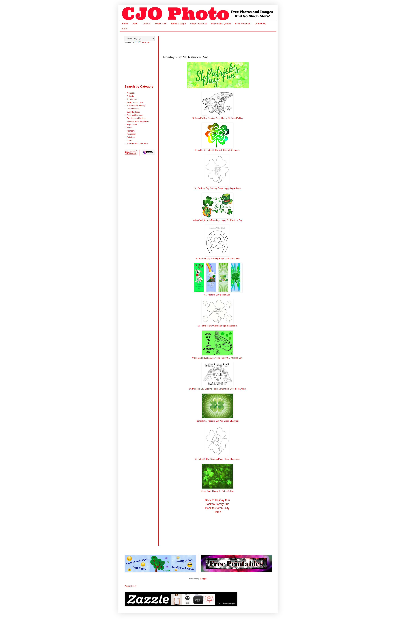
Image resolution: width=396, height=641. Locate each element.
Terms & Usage (178, 23)
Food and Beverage (135, 115)
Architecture (132, 99)
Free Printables (242, 23)
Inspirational (132, 124)
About (135, 23)
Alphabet (130, 93)
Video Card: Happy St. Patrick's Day (217, 491)
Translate (145, 42)
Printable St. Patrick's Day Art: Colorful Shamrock (217, 150)
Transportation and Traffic (137, 143)
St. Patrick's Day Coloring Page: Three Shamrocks (217, 459)
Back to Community (217, 508)
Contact (146, 23)
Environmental (133, 109)
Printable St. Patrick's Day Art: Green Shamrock (217, 421)
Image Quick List (198, 23)
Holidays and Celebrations (138, 121)
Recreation (131, 134)
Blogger (203, 579)
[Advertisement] (219, 43)
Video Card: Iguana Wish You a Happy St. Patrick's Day (217, 358)
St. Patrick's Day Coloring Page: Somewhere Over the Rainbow (217, 389)
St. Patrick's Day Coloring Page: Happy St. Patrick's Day (217, 118)
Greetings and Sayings (136, 118)
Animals (130, 96)
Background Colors (135, 102)
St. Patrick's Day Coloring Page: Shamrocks (217, 326)
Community (260, 23)
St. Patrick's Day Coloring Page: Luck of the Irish (217, 258)
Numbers (131, 131)
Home (125, 23)
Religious (131, 137)
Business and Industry (136, 106)
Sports (129, 140)
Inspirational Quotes (221, 23)
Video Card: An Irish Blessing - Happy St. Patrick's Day (217, 220)
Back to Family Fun (217, 504)
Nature (130, 128)
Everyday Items (133, 112)
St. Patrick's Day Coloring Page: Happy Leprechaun (217, 188)
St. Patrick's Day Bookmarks (217, 295)
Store (124, 28)
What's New (160, 23)
